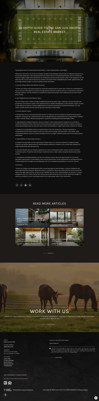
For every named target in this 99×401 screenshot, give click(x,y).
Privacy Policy (73, 352)
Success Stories (9, 363)
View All (50, 253)
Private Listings (9, 360)
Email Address (54, 343)
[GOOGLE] (5, 394)
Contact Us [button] (50, 324)
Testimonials (8, 365)
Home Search (8, 362)
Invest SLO (7, 358)
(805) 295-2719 (8, 346)
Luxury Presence (27, 390)
